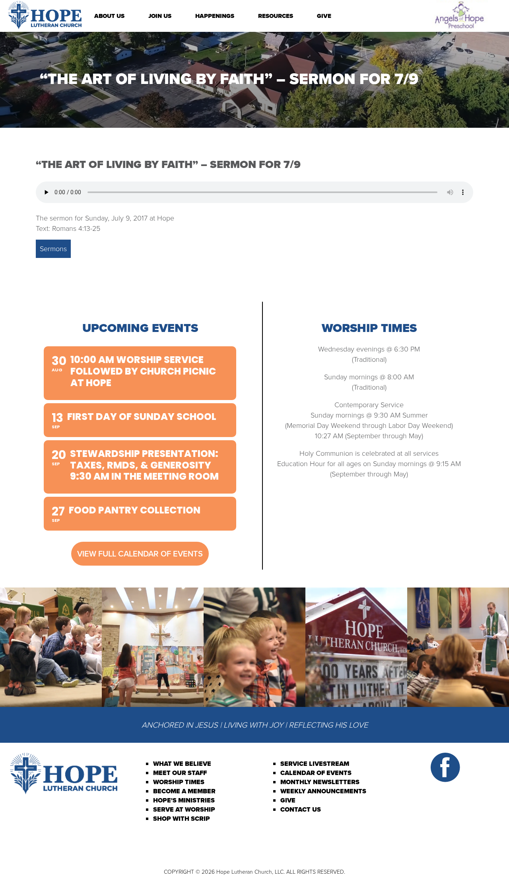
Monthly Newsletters (319, 782)
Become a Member (184, 791)
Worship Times (178, 782)
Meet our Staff (180, 772)
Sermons (53, 249)
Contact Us (300, 809)
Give (324, 16)
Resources (275, 16)
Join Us (159, 16)
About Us (109, 16)
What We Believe (182, 763)
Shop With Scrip (181, 818)
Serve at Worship (184, 809)
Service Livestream (314, 763)
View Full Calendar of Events (140, 554)
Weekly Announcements (323, 791)
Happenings (214, 16)
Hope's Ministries (184, 800)
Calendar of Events (316, 772)
